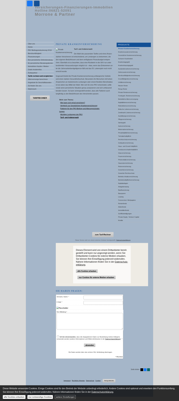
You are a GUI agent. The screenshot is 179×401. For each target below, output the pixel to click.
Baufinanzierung (123, 190)
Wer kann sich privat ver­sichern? (72, 103)
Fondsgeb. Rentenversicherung (129, 96)
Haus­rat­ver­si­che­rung (125, 163)
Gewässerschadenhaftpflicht (128, 149)
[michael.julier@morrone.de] (37, 3)
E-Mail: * (59, 302)
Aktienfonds (122, 207)
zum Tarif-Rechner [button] (103, 235)
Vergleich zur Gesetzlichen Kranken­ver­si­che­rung (78, 106)
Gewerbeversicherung (125, 170)
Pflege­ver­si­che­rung (124, 119)
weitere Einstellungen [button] (65, 397)
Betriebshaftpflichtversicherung (128, 180)
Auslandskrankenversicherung (128, 69)
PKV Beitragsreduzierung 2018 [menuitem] (40, 50)
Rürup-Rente (122, 89)
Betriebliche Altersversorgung (128, 99)
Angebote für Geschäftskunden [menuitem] (39, 83)
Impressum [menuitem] (32, 89)
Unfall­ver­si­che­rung (124, 82)
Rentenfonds (122, 203)
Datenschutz (90, 380)
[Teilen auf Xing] (148, 369)
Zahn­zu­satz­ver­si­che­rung (126, 72)
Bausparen (122, 193)
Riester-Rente (123, 85)
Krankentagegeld (124, 62)
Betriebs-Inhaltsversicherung (128, 176)
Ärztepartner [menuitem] (32, 73)
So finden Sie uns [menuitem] (34, 86)
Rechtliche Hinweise (78, 380)
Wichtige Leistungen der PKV (71, 115)
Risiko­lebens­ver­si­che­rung (127, 106)
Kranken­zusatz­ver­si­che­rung (127, 52)
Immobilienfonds (123, 210)
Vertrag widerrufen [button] (109, 380)
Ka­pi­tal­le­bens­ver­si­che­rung (127, 102)
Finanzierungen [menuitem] (34, 57)
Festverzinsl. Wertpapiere (127, 200)
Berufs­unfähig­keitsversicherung (129, 75)
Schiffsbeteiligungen (125, 213)
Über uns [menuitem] (31, 44)
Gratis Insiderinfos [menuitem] (35, 70)
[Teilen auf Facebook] (145, 369)
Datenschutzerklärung (123, 240)
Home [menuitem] (30, 47)
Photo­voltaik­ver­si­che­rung (126, 160)
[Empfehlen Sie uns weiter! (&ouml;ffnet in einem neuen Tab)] (30, 3)
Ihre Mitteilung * (62, 312)
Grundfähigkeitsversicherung (128, 79)
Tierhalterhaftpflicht (124, 136)
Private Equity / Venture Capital (128, 217)
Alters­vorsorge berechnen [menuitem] (38, 79)
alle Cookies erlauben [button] (86, 271)
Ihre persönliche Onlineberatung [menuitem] (40, 60)
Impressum (67, 380)
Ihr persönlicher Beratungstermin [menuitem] (40, 63)
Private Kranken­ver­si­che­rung (128, 48)
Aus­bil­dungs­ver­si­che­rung (126, 116)
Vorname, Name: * (63, 297)
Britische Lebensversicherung (128, 109)
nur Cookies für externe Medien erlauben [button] (96, 277)
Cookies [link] (98, 380)
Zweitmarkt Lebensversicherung (129, 112)
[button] (40, 98)
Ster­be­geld (121, 123)
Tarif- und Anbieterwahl (69, 117)
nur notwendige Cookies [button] (40, 397)
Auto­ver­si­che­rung (124, 126)
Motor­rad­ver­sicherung (125, 129)
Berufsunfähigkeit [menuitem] (34, 53)
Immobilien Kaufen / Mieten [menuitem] (38, 66)
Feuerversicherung (124, 156)
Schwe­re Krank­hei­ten (125, 59)
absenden (89, 345)
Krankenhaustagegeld (125, 65)
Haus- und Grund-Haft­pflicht (127, 146)
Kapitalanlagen (123, 183)
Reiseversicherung (124, 166)
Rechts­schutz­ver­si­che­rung (127, 139)
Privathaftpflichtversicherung (127, 133)
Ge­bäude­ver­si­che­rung (125, 143)
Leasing (120, 197)
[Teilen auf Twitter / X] (141, 369)
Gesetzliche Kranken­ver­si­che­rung (129, 55)
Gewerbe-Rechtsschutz (126, 173)
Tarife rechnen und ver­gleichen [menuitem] (40, 76)
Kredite (120, 220)
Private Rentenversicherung (127, 92)
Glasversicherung (124, 153)
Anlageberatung (123, 187)
